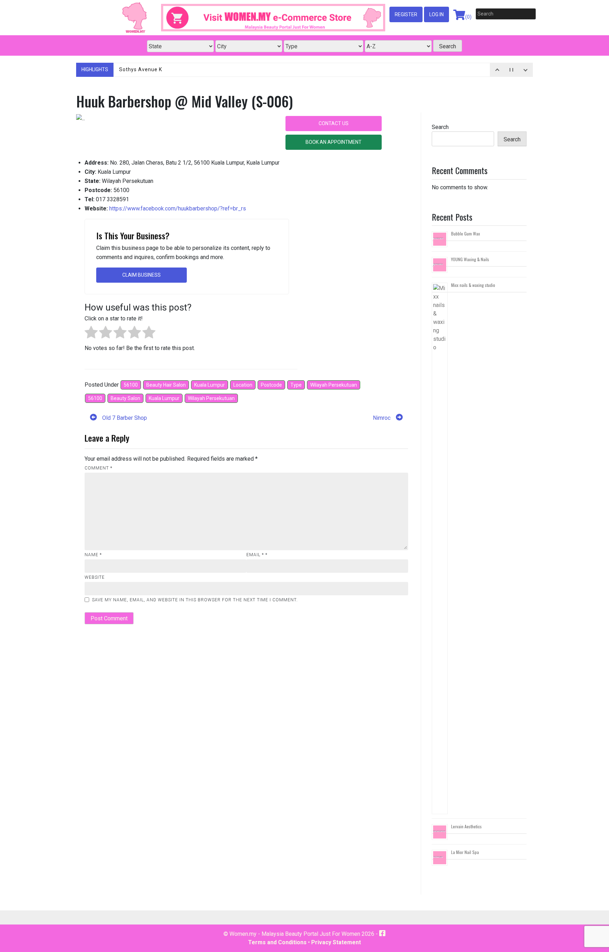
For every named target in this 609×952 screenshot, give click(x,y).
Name (93, 554)
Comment (98, 468)
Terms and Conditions (277, 942)
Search (440, 127)
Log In (436, 14)
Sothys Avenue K (140, 69)
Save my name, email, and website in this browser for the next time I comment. (195, 599)
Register (406, 14)
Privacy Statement (336, 942)
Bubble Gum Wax (465, 234)
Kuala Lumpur (209, 385)
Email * (256, 554)
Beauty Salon (125, 398)
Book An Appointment (334, 142)
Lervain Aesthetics (466, 826)
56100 (131, 385)
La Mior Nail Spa (465, 852)
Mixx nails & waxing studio (473, 285)
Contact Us (334, 123)
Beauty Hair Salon (166, 385)
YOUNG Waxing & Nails (470, 259)
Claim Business (141, 275)
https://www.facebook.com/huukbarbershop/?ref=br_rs (177, 208)
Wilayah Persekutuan (333, 385)
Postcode (271, 385)
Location (242, 385)
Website (95, 577)
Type (296, 385)
